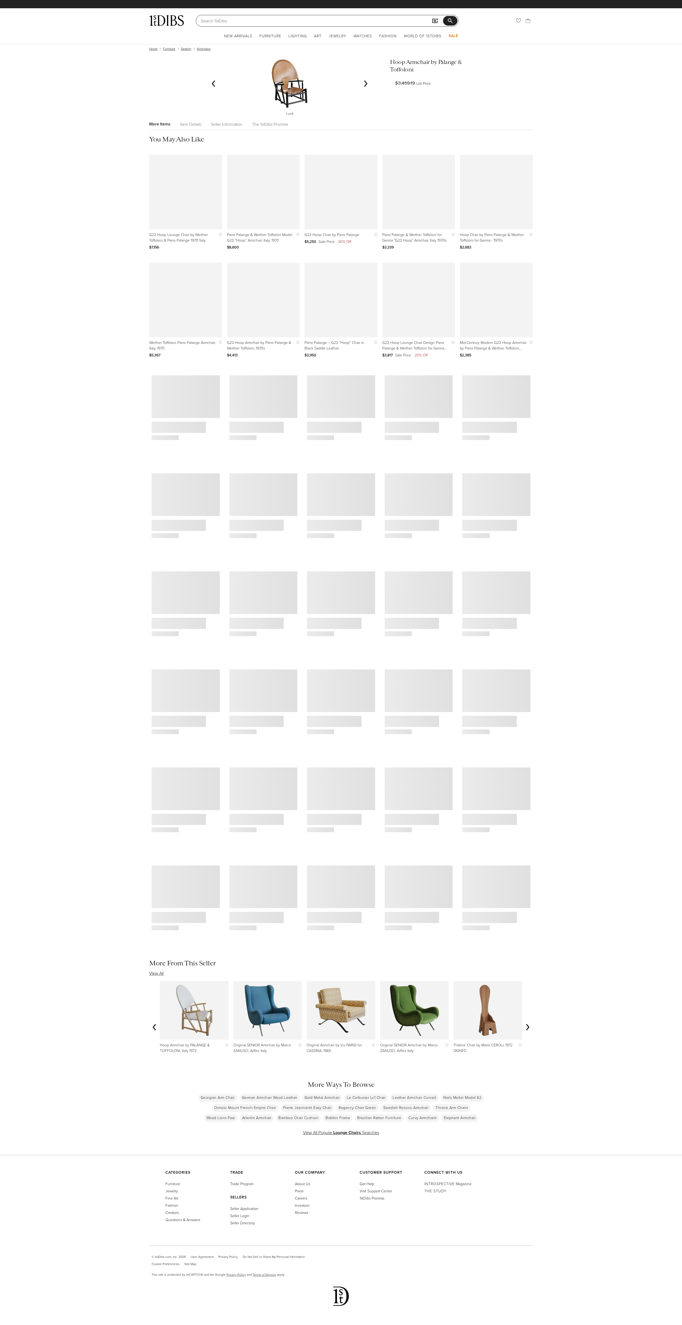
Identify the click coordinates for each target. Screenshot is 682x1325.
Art (318, 35)
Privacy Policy (228, 1256)
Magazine (448, 1183)
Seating (186, 48)
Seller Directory (242, 1222)
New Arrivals (238, 35)
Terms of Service (264, 1274)
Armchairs (204, 48)
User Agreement (202, 1256)
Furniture (270, 35)
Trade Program (242, 1183)
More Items (159, 124)
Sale (453, 35)
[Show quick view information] (219, 234)
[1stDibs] (166, 20)
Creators (172, 1212)
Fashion (388, 35)
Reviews (301, 1212)
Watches (363, 35)
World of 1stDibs (422, 35)
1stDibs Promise (372, 1198)
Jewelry (337, 35)
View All (156, 973)
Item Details (190, 124)
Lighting (298, 35)
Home (153, 48)
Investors (302, 1205)
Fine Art (171, 1198)
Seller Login (239, 1215)
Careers (301, 1198)
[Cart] (528, 20)
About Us (302, 1183)
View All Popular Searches (341, 1132)
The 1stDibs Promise (270, 124)
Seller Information (226, 124)
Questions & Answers (182, 1219)
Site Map (190, 1264)
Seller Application (244, 1208)
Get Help (367, 1183)
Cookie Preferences (166, 1264)
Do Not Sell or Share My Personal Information (274, 1256)
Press (299, 1190)
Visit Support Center (376, 1190)
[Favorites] (518, 20)
